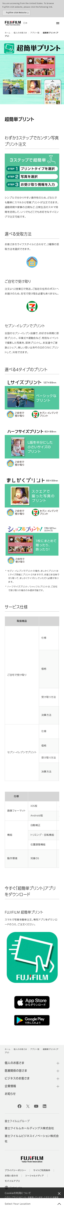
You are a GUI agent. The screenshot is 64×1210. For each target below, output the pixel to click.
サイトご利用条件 (41, 1170)
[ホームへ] (13, 23)
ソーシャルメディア (34, 1176)
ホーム (7, 33)
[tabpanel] (32, 72)
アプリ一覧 (35, 33)
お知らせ (10, 1094)
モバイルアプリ (12, 1181)
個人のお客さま (20, 33)
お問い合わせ (11, 1176)
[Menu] (58, 23)
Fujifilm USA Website (16, 13)
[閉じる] (59, 1193)
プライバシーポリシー (15, 1170)
